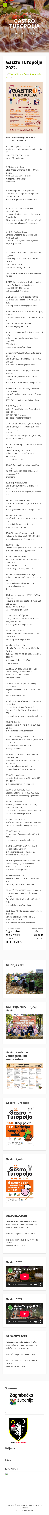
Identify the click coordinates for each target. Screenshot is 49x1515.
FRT (31, 1510)
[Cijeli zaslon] (39, 1284)
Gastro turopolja (24, 23)
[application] (24, 1276)
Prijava (8, 1460)
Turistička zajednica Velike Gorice (21, 1233)
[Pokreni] (9, 1284)
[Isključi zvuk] (35, 1284)
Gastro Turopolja (17, 74)
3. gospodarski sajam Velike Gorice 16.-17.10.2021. (14, 935)
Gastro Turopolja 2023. (36, 933)
